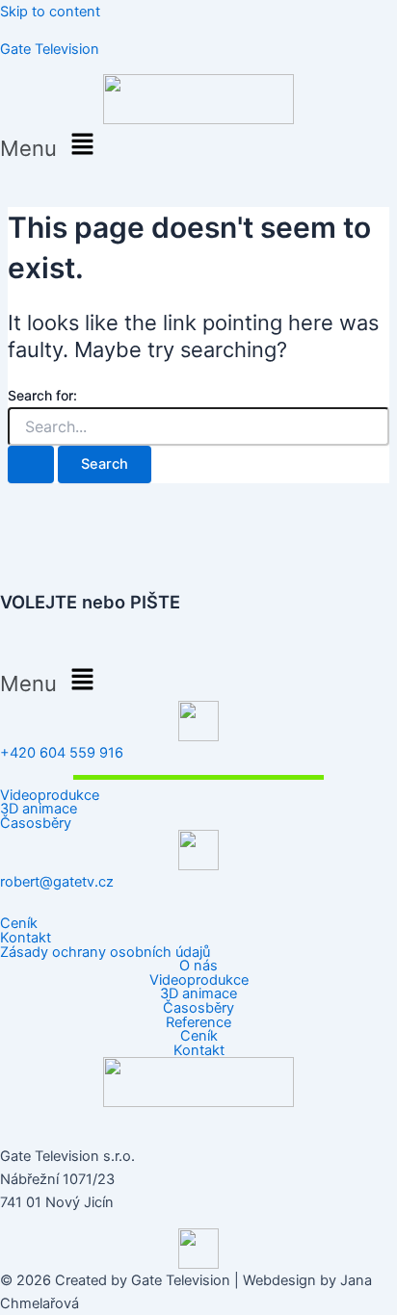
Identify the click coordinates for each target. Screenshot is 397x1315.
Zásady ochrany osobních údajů (105, 952)
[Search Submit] (31, 464)
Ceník (19, 923)
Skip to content (50, 11)
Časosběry (35, 823)
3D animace (38, 809)
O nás (198, 966)
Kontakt (25, 938)
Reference (198, 1023)
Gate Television (49, 49)
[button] (198, 145)
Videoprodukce (49, 795)
